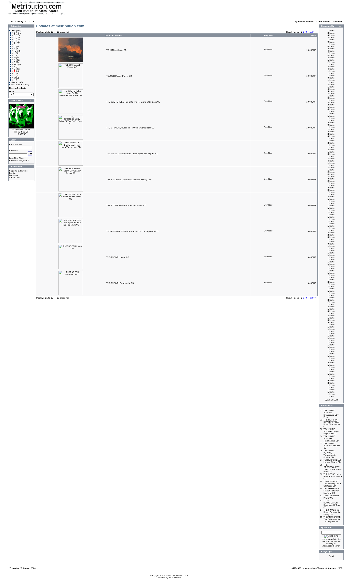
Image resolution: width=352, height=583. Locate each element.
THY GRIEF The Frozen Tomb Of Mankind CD (331, 490)
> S (13, 69)
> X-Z (14, 80)
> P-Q (15, 64)
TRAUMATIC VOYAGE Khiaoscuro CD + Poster (331, 413)
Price (313, 35)
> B (13, 35)
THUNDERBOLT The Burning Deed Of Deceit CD (332, 483)
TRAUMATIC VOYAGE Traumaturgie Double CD (329, 453)
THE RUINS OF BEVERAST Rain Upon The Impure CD (132, 154)
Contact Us (14, 177)
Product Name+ (114, 35)
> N (13, 60)
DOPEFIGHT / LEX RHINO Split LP (21, 130)
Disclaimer (14, 175)
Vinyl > (14, 82)
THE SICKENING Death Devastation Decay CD (128, 179)
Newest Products (17, 88)
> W (14, 78)
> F (13, 44)
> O (13, 62)
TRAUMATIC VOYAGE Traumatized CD (331, 438)
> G (13, 46)
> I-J (14, 51)
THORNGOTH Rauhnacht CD (120, 283)
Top (11, 21)
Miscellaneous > (18, 84)
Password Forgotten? (19, 160)
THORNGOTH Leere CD (117, 257)
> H (13, 49)
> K (13, 53)
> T (34, 21)
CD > (27, 21)
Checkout (338, 21)
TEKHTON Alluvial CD (116, 50)
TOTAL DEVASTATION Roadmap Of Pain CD (331, 503)
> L (13, 55)
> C (13, 37)
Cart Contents (324, 21)
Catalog (19, 21)
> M (13, 57)
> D (13, 40)
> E (13, 42)
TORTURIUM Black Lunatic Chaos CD (332, 461)
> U (13, 73)
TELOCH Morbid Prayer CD (119, 76)
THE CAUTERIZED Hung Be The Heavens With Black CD (133, 102)
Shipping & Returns (18, 171)
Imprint (12, 173)
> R (13, 66)
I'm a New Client (16, 158)
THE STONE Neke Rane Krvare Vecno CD (126, 205)
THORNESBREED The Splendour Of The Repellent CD (132, 231)
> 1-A (14, 33)
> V (13, 75)
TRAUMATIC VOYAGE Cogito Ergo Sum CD (331, 431)
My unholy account (304, 21)
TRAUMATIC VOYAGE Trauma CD (331, 445)
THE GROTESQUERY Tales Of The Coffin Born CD (130, 128)
